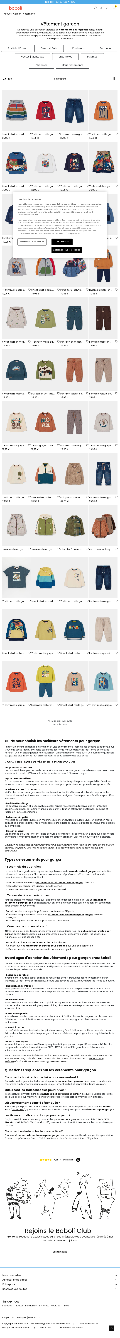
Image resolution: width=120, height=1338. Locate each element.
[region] (60, 225)
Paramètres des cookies (32, 242)
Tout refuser (62, 242)
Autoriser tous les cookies (66, 250)
